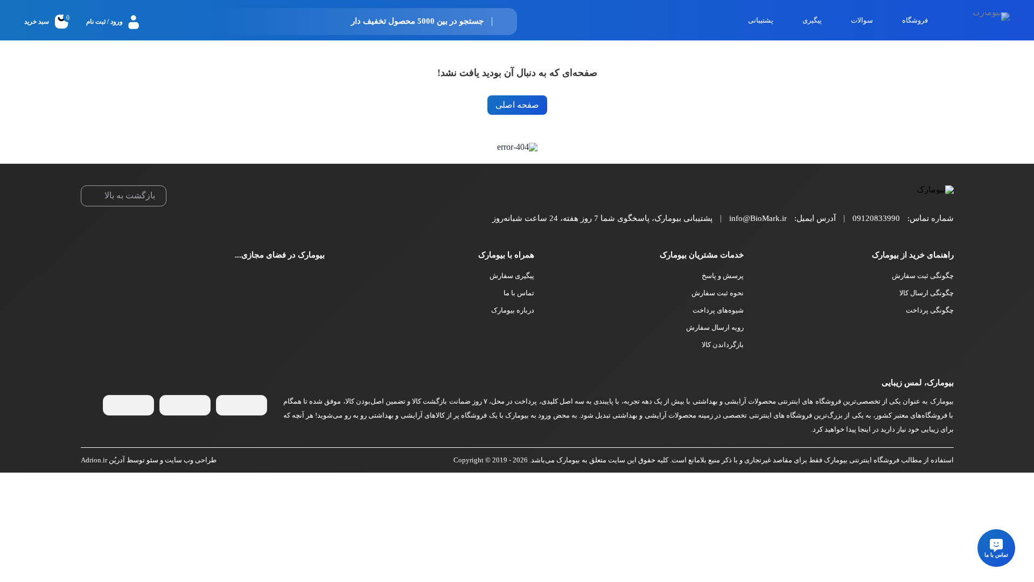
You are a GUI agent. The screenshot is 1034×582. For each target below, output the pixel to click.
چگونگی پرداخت (930, 310)
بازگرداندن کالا (723, 345)
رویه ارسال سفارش (715, 327)
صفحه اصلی (517, 104)
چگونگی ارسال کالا (926, 293)
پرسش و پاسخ (723, 276)
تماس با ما (519, 293)
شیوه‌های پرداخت (718, 310)
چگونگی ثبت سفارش (923, 276)
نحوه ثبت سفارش (717, 293)
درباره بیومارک (512, 310)
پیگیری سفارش (512, 276)
